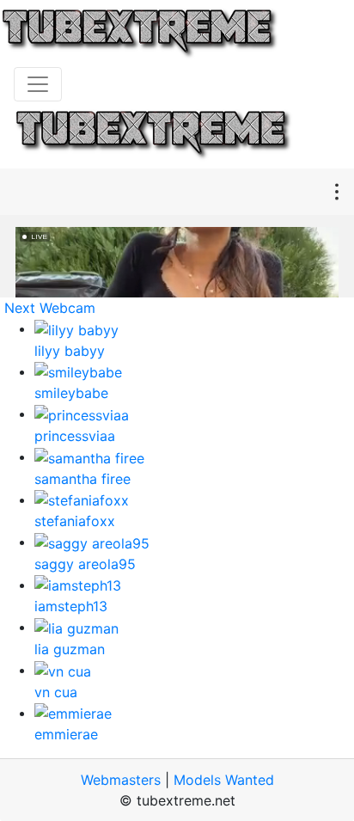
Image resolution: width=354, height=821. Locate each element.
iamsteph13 (70, 606)
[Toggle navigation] (38, 84)
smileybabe (71, 392)
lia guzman (69, 649)
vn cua (55, 692)
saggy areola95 (85, 564)
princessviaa (74, 435)
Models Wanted (224, 779)
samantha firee (82, 478)
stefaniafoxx (74, 521)
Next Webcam (49, 307)
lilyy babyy (69, 350)
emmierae (66, 734)
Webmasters (121, 779)
